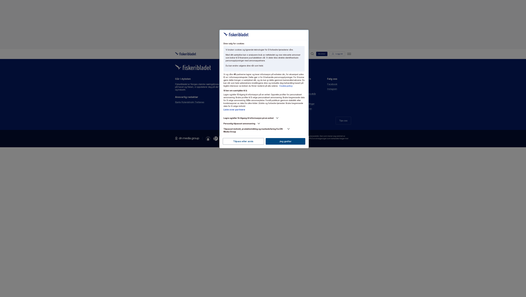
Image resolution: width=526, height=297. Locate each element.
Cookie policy (285, 86)
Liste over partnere (234, 109)
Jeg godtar (285, 141)
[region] (264, 89)
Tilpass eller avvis (243, 141)
